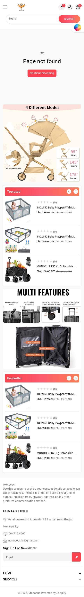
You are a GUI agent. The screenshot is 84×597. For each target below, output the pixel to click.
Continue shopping (42, 73)
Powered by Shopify (53, 592)
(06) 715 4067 (16, 533)
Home (7, 573)
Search (69, 18)
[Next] (75, 191)
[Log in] (70, 7)
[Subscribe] (76, 557)
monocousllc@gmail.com (23, 540)
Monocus (34, 592)
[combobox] (32, 19)
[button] (7, 7)
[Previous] (69, 191)
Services (10, 579)
